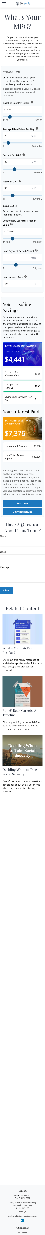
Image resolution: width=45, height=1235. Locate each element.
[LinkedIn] (22, 1220)
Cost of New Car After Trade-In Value (19, 222)
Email (3, 551)
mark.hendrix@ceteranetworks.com (22, 1216)
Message (4, 567)
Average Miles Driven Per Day (20, 129)
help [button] (32, 102)
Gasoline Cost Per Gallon (18, 102)
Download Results (22, 511)
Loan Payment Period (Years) (20, 250)
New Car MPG (12, 181)
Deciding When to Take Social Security (19, 771)
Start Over (22, 503)
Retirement (22, 1232)
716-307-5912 (25, 1195)
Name (3, 536)
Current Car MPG (14, 155)
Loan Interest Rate (15, 277)
